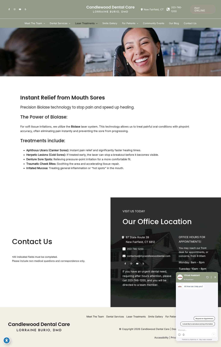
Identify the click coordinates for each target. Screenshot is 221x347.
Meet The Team (95, 316)
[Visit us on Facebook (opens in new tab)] (9, 9)
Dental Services (115, 316)
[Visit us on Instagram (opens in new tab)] (14, 9)
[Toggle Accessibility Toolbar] (6, 340)
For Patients (172, 316)
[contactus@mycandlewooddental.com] (146, 256)
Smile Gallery (155, 316)
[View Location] (142, 9)
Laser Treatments (136, 316)
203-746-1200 (136, 280)
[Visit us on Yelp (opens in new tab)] (25, 9)
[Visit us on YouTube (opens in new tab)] (20, 9)
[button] (203, 9)
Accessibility (161, 337)
